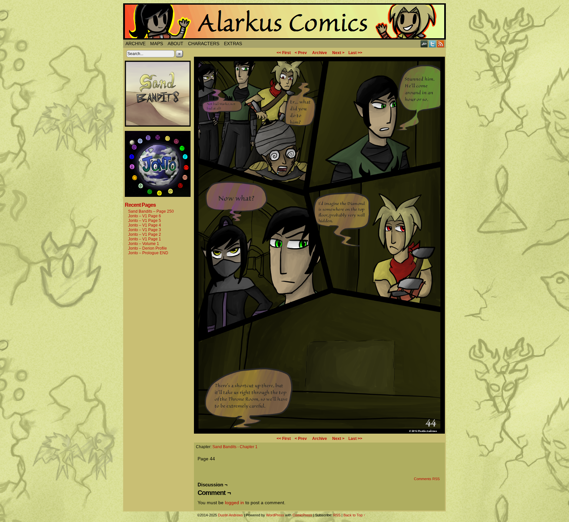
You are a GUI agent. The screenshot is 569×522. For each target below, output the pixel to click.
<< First (284, 52)
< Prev (301, 52)
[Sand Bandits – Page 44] (319, 432)
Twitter (432, 44)
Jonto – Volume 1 (143, 243)
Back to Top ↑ (354, 515)
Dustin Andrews (230, 515)
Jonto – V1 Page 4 (144, 225)
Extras (233, 43)
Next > (338, 52)
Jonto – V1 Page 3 (144, 230)
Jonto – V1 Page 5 (144, 220)
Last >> (355, 52)
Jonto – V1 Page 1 (144, 239)
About (175, 43)
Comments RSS (427, 479)
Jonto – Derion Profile (147, 248)
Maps (156, 43)
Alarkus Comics (284, 21)
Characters (203, 43)
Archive (135, 43)
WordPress (275, 515)
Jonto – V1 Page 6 (144, 216)
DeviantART (424, 44)
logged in (234, 502)
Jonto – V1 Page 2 (144, 234)
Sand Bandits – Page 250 (151, 211)
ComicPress (302, 515)
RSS (441, 44)
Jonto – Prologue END (148, 253)
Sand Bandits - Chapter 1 (234, 447)
